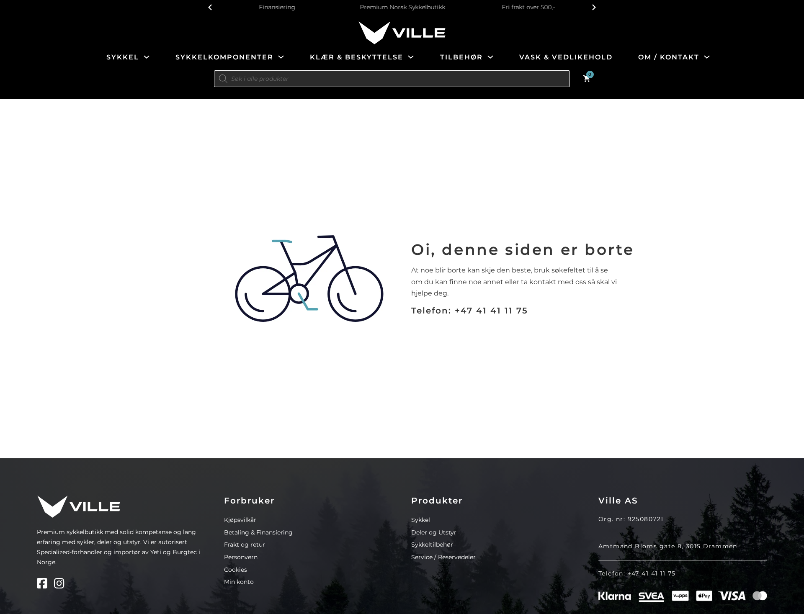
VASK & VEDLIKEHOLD (566, 57)
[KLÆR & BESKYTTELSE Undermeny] (410, 57)
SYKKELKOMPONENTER (224, 57)
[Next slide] (593, 7)
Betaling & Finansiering (258, 532)
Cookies (235, 569)
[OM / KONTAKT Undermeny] (707, 57)
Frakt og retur (244, 544)
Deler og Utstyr (433, 532)
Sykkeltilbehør (432, 544)
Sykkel (420, 520)
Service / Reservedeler (443, 557)
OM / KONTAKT (668, 57)
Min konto (239, 582)
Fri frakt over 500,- (527, 7)
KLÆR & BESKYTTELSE (356, 57)
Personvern (241, 557)
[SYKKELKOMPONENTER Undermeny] (281, 57)
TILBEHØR (461, 57)
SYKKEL (122, 57)
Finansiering (276, 7)
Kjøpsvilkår (240, 520)
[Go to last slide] (210, 7)
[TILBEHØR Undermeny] (490, 57)
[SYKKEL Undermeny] (146, 57)
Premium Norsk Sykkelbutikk (402, 7)
